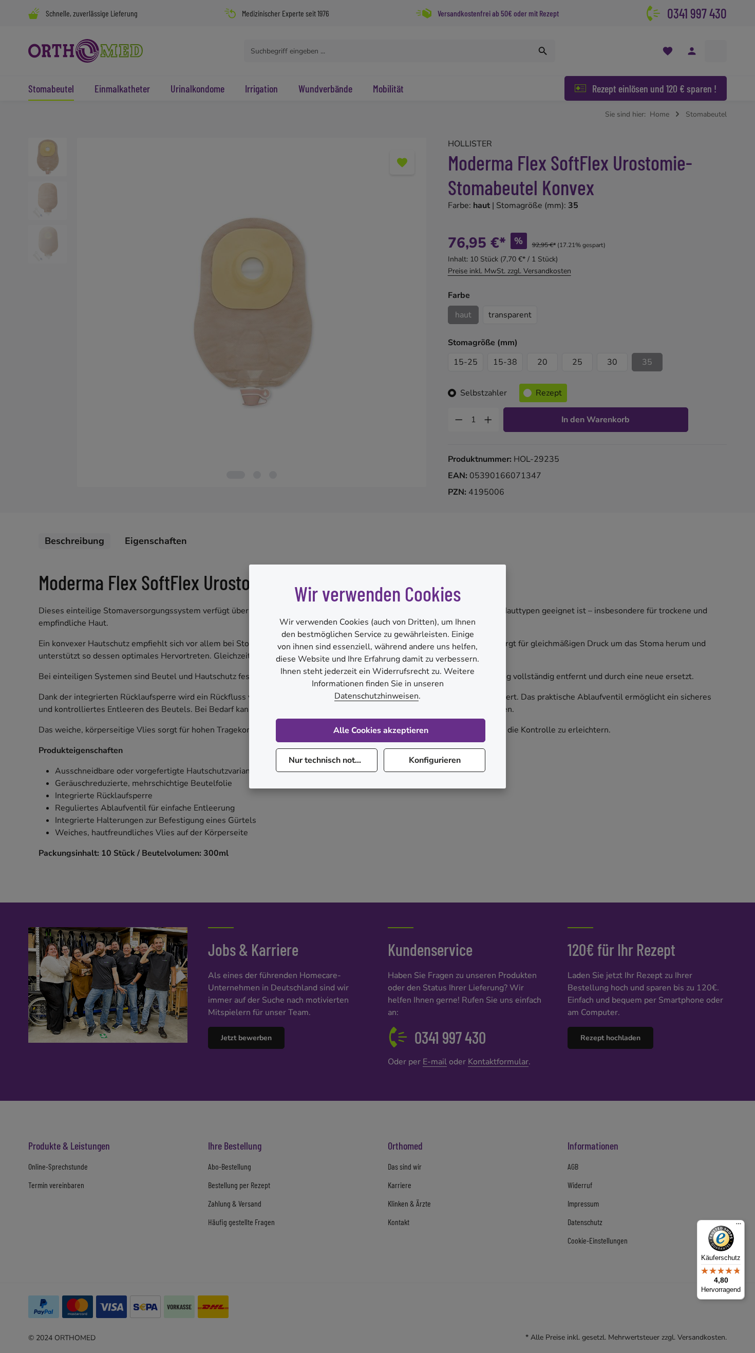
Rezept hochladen (610, 1038)
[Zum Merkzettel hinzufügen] (402, 162)
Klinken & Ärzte (409, 1203)
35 (647, 362)
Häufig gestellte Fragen (241, 1222)
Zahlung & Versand (234, 1203)
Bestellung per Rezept (239, 1185)
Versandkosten (701, 1337)
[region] (228, 312)
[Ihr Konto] (692, 51)
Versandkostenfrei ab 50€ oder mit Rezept (498, 13)
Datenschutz (585, 1222)
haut (463, 315)
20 (542, 362)
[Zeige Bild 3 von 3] (273, 475)
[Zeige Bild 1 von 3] (235, 475)
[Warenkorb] (716, 51)
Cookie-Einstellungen (598, 1240)
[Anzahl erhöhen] (488, 419)
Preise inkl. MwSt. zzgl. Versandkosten (509, 271)
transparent (510, 315)
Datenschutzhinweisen (376, 696)
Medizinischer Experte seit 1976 (285, 13)
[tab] (74, 541)
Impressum (583, 1203)
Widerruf (580, 1185)
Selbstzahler (483, 393)
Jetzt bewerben (246, 1038)
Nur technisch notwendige (333, 760)
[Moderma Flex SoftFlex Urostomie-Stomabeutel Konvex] (251, 312)
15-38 (505, 362)
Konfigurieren (435, 760)
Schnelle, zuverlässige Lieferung (92, 13)
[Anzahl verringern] (458, 419)
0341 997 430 (697, 13)
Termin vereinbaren (56, 1185)
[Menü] (738, 1226)
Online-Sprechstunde (58, 1166)
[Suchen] (543, 51)
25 (577, 362)
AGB (573, 1166)
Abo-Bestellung (229, 1166)
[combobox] (388, 51)
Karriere (399, 1185)
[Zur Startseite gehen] (85, 51)
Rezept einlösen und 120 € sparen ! (654, 88)
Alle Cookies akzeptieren (380, 730)
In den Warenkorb (595, 419)
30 (612, 362)
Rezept (549, 393)
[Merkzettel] (667, 51)
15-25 (466, 362)
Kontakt (398, 1222)
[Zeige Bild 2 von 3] (257, 475)
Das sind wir (405, 1166)
